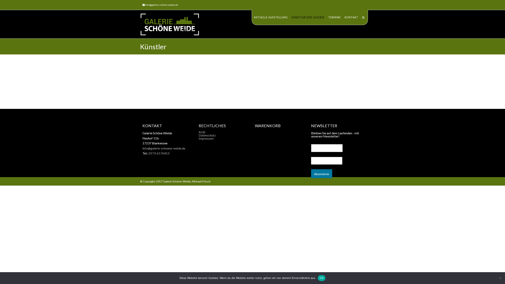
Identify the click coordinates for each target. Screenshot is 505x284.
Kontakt (351, 17)
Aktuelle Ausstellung (271, 17)
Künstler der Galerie (308, 17)
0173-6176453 (159, 153)
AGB (202, 132)
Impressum (206, 138)
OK (322, 277)
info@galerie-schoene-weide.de (163, 148)
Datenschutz (207, 135)
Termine (334, 17)
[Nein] (500, 278)
